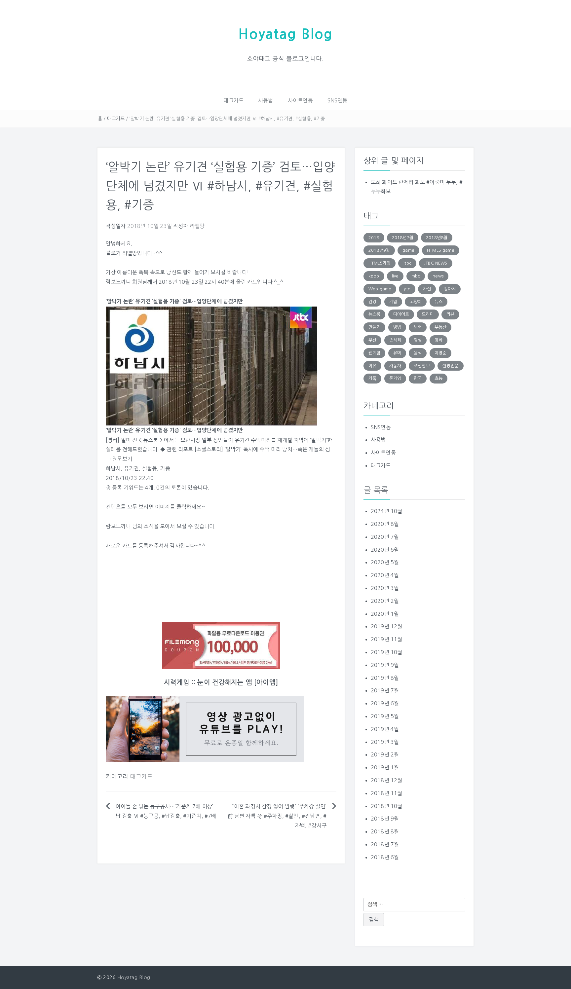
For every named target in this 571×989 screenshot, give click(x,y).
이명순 (440, 353)
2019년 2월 (385, 754)
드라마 (428, 314)
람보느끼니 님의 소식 (130, 526)
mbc (415, 276)
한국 (418, 378)
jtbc (407, 263)
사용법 (265, 100)
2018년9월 (379, 250)
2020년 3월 (385, 588)
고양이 (416, 302)
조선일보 (422, 366)
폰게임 (395, 378)
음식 (418, 353)
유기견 (131, 468)
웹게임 (374, 353)
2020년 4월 (385, 575)
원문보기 (122, 458)
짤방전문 (450, 366)
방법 (397, 327)
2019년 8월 (385, 677)
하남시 (113, 468)
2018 (373, 238)
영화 (438, 340)
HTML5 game (440, 250)
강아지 (450, 289)
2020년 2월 (385, 601)
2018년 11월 (386, 793)
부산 (372, 340)
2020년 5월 (385, 562)
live (395, 276)
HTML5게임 (379, 263)
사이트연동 (300, 100)
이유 (372, 366)
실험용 (149, 468)
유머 (397, 353)
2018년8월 (436, 238)
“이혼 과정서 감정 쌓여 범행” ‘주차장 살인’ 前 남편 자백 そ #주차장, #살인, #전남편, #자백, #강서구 (277, 816)
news (438, 276)
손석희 (395, 340)
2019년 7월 (385, 690)
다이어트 (401, 314)
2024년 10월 (386, 511)
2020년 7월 (385, 536)
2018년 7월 (385, 844)
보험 (418, 327)
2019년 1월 (385, 767)
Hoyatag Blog (285, 34)
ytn (407, 289)
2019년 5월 (385, 716)
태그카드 (233, 100)
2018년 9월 (385, 818)
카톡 (372, 378)
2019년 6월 (385, 703)
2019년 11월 (386, 639)
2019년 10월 (386, 652)
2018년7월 (402, 238)
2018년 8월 (385, 831)
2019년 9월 (385, 665)
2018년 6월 (385, 857)
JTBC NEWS (435, 263)
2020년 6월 (385, 549)
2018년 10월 (386, 806)
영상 (418, 340)
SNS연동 (337, 100)
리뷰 (450, 314)
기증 (165, 468)
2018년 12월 (386, 780)
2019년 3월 (385, 742)
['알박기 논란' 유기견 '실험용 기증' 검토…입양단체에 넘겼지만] (211, 365)
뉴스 (438, 302)
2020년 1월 (385, 613)
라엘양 (197, 226)
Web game (379, 289)
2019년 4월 (385, 729)
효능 (438, 378)
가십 (427, 289)
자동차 (395, 366)
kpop (373, 276)
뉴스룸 (374, 314)
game (408, 250)
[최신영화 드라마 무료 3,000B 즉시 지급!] (221, 645)
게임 (393, 302)
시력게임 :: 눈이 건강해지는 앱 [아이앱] (221, 682)
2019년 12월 (386, 626)
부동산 (440, 327)
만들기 (374, 327)
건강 (372, 302)
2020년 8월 (385, 524)
